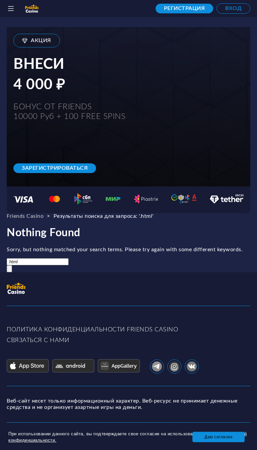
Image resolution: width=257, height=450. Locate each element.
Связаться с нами (38, 340)
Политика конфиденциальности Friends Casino (92, 330)
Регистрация (184, 8)
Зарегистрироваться (55, 168)
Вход (233, 8)
